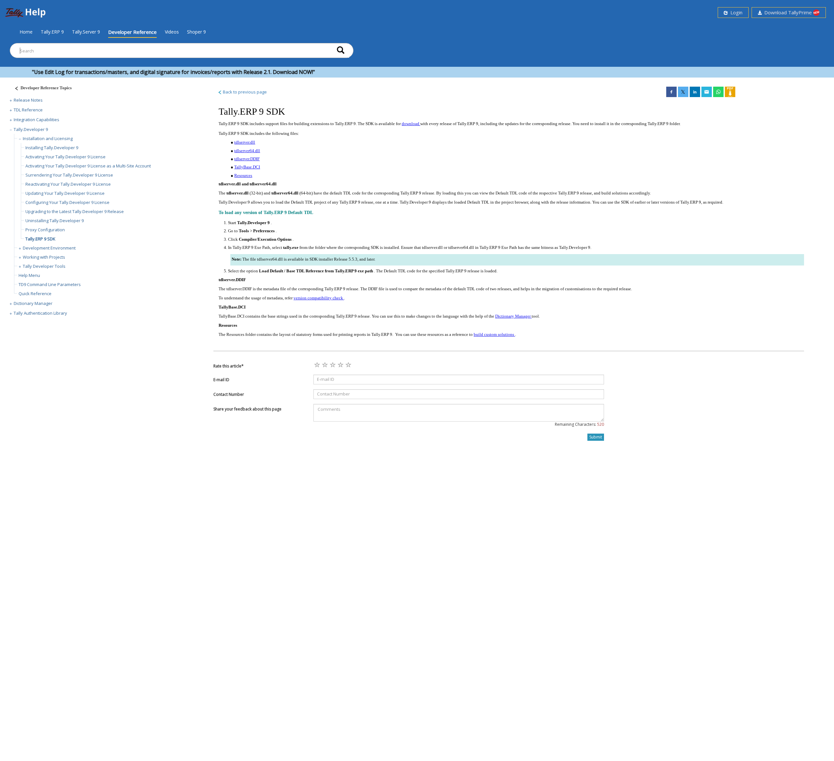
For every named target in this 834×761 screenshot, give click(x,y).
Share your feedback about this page (247, 409)
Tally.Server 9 (86, 32)
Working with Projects (44, 257)
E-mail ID (221, 379)
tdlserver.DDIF (247, 158)
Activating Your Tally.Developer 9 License (65, 157)
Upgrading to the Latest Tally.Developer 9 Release (74, 211)
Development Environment (49, 248)
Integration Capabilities (36, 119)
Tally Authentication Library (40, 313)
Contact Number (228, 394)
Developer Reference (132, 32)
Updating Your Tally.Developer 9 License (65, 193)
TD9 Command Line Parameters (50, 284)
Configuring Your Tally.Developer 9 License (67, 202)
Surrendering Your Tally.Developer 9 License (69, 175)
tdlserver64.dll (247, 150)
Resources (243, 175)
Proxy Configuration (45, 230)
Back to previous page (244, 92)
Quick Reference (35, 293)
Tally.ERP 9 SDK (40, 239)
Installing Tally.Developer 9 (51, 148)
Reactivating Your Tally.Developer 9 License (68, 184)
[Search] (340, 51)
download (411, 123)
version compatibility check (319, 297)
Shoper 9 (196, 32)
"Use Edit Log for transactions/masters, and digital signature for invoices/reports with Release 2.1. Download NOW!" (155, 72)
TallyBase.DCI (247, 167)
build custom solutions (494, 334)
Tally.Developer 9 (31, 129)
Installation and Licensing (48, 138)
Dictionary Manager (33, 303)
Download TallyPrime (787, 12)
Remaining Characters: (579, 424)
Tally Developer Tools (44, 266)
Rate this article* (228, 366)
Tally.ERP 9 (52, 32)
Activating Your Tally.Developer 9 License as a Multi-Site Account (88, 166)
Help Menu (29, 275)
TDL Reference (28, 110)
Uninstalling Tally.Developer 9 (54, 220)
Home (26, 31)
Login (735, 12)
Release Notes (28, 100)
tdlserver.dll (244, 142)
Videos (172, 32)
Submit (595, 437)
